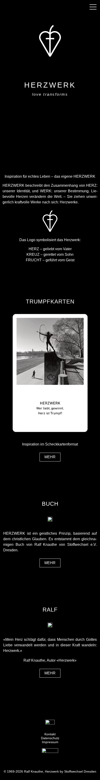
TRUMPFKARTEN (50, 301)
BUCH (50, 504)
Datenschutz (50, 738)
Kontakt (50, 734)
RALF (50, 609)
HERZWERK (50, 85)
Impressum (50, 742)
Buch (20, 544)
